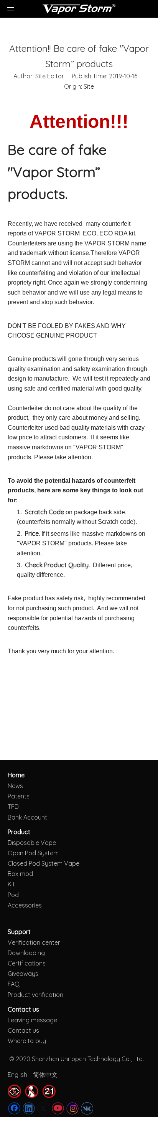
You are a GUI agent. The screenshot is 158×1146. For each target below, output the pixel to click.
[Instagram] (72, 1108)
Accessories (25, 905)
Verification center (34, 942)
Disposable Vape (32, 842)
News (15, 786)
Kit (11, 884)
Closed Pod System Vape (43, 863)
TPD (13, 806)
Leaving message (32, 1020)
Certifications (27, 963)
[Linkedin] (29, 1108)
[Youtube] (58, 1108)
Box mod (20, 874)
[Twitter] (43, 1108)
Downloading (26, 953)
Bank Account (27, 817)
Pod (13, 895)
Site (89, 86)
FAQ (14, 984)
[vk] (87, 1108)
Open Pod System (33, 853)
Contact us (23, 1030)
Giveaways (23, 973)
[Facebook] (14, 1108)
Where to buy (27, 1041)
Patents (19, 796)
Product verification (35, 995)
